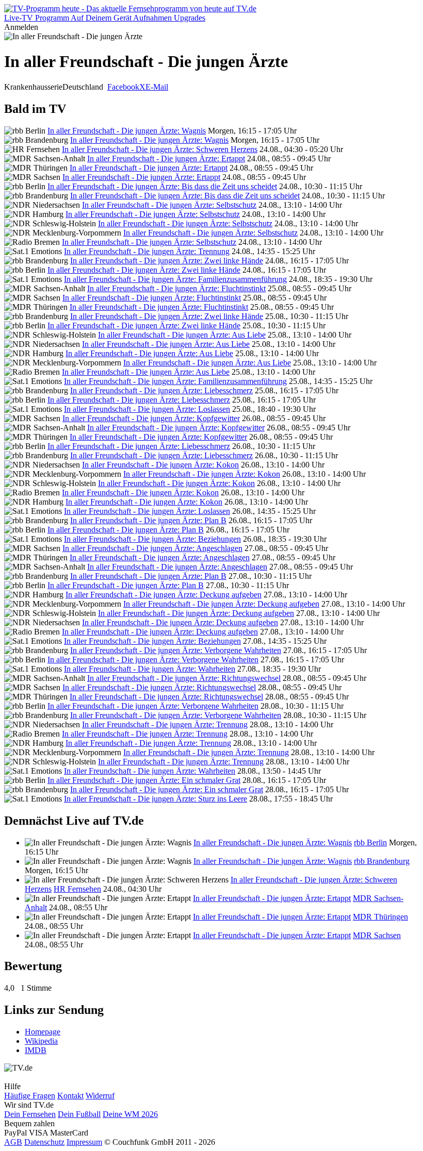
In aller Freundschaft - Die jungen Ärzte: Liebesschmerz (161, 390)
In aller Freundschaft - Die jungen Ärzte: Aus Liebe (182, 334)
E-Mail (156, 86)
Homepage (42, 1031)
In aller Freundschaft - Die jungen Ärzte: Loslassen (147, 409)
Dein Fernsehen (30, 1114)
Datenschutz (44, 1142)
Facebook (123, 86)
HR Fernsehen (77, 889)
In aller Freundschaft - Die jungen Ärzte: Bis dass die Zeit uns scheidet (162, 186)
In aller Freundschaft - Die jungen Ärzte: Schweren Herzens (159, 149)
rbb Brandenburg (382, 861)
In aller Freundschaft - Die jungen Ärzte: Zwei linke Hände (166, 260)
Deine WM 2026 (130, 1114)
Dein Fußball (79, 1114)
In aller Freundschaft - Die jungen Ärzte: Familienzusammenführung (175, 279)
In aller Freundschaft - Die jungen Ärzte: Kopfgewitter (151, 418)
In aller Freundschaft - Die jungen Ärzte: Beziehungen (152, 539)
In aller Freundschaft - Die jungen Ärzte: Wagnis (126, 130)
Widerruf (100, 1095)
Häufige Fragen (29, 1095)
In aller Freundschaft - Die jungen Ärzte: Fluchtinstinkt (176, 288)
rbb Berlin (370, 842)
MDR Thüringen (380, 916)
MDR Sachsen (377, 935)
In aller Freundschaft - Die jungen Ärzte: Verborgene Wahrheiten (175, 650)
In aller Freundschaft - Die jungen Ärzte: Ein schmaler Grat (143, 780)
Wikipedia (41, 1041)
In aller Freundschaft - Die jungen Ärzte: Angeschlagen (152, 548)
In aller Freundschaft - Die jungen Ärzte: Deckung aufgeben (164, 594)
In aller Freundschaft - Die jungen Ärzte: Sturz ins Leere (155, 798)
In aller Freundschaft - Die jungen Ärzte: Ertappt (166, 158)
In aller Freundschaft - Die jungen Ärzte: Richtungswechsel (184, 678)
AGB (13, 1142)
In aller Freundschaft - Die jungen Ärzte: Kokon (160, 464)
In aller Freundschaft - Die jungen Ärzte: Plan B (148, 520)
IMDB (35, 1050)
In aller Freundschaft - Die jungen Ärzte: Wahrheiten (149, 668)
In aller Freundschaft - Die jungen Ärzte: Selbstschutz (169, 205)
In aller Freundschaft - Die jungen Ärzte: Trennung (147, 251)
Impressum (84, 1142)
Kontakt (70, 1095)
